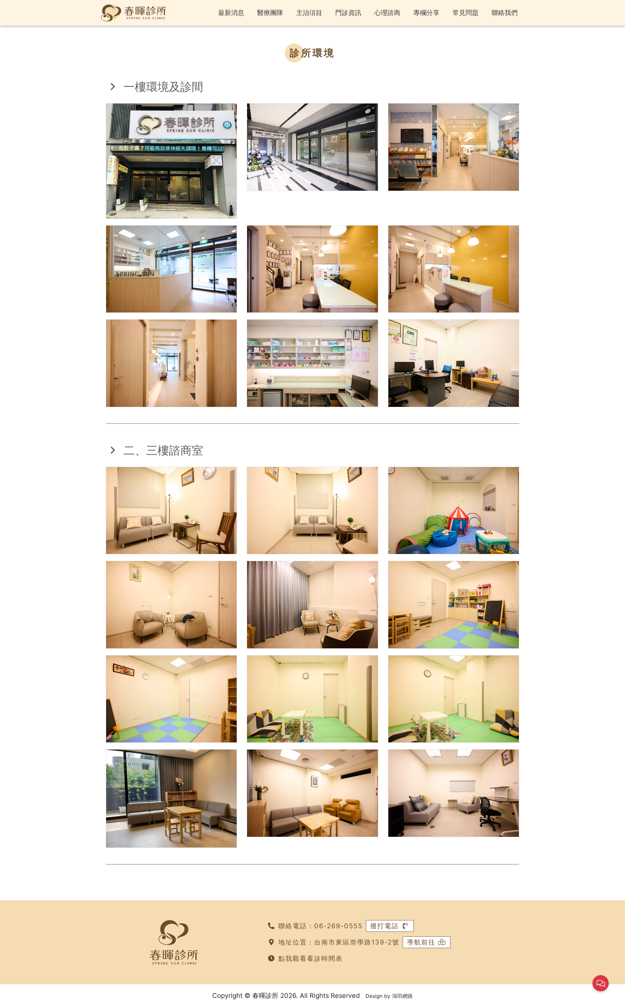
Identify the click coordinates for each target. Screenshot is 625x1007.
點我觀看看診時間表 (310, 958)
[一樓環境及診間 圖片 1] (171, 160)
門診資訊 (348, 13)
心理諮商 (387, 13)
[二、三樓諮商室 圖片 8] (312, 698)
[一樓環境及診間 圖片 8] (312, 362)
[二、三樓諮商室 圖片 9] (453, 698)
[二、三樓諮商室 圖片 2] (312, 510)
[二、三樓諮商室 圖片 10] (171, 798)
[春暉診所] (133, 12)
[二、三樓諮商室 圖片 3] (453, 510)
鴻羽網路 (402, 996)
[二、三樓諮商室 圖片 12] (453, 793)
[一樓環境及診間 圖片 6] (453, 268)
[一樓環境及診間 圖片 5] (312, 268)
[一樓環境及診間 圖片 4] (171, 268)
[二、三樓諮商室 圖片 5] (312, 604)
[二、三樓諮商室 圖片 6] (453, 604)
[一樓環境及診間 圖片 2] (312, 146)
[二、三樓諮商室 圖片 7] (171, 698)
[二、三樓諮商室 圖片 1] (171, 510)
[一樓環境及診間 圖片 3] (453, 146)
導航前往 (422, 942)
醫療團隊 (270, 13)
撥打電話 (385, 926)
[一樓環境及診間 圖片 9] (453, 362)
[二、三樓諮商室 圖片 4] (171, 604)
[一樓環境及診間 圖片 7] (171, 362)
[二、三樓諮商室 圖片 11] (312, 793)
